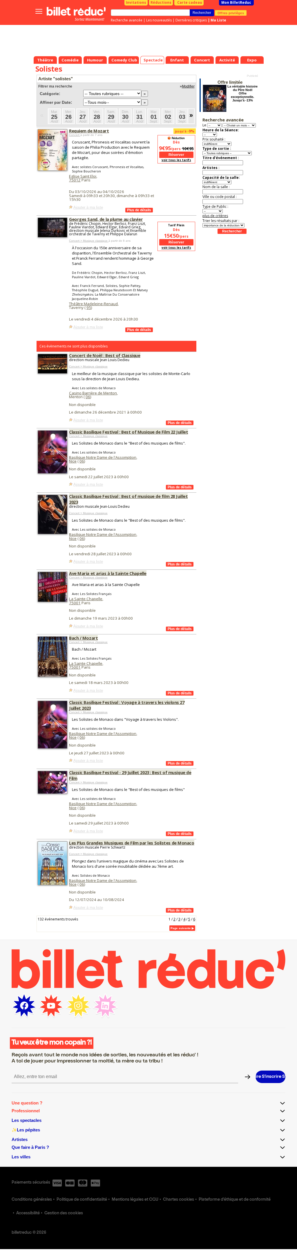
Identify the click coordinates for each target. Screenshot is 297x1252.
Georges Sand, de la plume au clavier (106, 219)
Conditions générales (32, 1200)
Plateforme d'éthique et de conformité (235, 1200)
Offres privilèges (231, 12)
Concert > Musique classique (88, 240)
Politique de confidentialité (82, 1200)
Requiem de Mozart (89, 131)
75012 (75, 180)
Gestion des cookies (63, 1213)
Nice (73, 461)
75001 (75, 602)
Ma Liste (218, 20)
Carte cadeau (189, 2)
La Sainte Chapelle (85, 598)
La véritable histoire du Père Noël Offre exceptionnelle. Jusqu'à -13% (242, 93)
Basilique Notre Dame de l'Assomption (102, 457)
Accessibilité (28, 1213)
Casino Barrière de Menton (93, 393)
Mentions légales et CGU (135, 1200)
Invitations (136, 2)
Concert (74, 135)
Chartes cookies (178, 1200)
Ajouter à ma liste (88, 207)
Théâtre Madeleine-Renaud (93, 303)
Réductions (161, 2)
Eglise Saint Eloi (82, 176)
